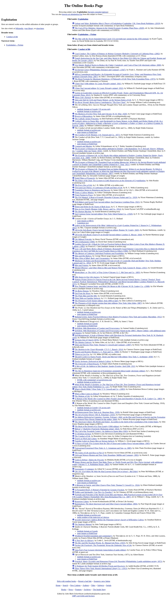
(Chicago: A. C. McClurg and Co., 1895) (107, 272)
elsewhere (40, 28)
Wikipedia (19, 28)
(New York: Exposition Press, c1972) (115, 79)
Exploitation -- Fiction (14, 45)
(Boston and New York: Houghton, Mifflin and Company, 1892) (107, 455)
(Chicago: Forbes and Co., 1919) (106, 197)
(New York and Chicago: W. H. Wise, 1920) (101, 114)
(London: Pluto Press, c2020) (109, 28)
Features (78, 590)
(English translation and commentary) (93, 536)
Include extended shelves (98, 12)
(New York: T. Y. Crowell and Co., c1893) (100, 389)
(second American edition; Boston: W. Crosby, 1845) (107, 230)
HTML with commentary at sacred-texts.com (94, 380)
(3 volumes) (84, 469)
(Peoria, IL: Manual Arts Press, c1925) (100, 543)
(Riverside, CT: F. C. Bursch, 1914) (99, 349)
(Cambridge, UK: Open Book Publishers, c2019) (117, 23)
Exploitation (83, 19)
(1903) (101, 431)
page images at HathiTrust (87, 132)
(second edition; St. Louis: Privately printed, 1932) (99, 88)
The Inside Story (99, 590)
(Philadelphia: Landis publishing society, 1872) (118, 561)
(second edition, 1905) (112, 443)
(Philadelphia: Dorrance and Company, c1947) (100, 70)
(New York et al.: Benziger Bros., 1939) (97, 412)
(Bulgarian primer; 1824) (97, 429)
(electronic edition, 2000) (118, 65)
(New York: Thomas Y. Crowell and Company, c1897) (103, 345)
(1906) (85, 242)
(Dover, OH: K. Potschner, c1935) (95, 415)
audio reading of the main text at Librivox (93, 517)
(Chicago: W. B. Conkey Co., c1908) (112, 286)
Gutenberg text (83, 223)
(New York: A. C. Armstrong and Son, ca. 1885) (103, 448)
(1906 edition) (97, 426)
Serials (108, 585)
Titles (93, 585)
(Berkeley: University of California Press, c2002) (117, 54)
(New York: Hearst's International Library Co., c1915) (101, 568)
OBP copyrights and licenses (83, 596)
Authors (86, 585)
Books (63, 590)
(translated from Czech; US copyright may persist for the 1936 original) (112, 39)
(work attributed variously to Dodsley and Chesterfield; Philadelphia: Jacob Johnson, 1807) (118, 171)
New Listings (75, 585)
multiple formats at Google (87, 324)
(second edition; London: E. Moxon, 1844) (108, 235)
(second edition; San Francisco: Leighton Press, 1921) (107, 202)
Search (65, 585)
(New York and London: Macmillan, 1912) (118, 317)
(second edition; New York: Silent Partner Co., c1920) (104, 214)
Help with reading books (66, 581)
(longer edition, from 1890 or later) (96, 301)
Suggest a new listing (102, 581)
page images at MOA (85, 221)
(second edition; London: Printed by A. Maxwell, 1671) (118, 281)
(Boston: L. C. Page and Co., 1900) (97, 352)
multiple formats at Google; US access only (94, 109)
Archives (87, 590)
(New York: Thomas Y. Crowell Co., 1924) (107, 485)
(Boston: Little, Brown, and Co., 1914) (98, 209)
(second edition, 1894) (106, 504)
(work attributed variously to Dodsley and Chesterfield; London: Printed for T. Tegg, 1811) (119, 163)
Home (58, 585)
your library (28, 28)
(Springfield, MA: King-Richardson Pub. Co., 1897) (117, 496)
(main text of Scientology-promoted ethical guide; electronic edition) (110, 371)
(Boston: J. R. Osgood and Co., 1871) (97, 135)
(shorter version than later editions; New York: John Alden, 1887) (108, 303)
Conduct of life (12, 37)
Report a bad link (85, 581)
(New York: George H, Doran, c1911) (111, 268)
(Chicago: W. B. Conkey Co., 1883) (118, 399)
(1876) (87, 340)
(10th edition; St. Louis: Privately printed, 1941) (98, 84)
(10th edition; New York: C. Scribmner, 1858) (114, 357)
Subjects (100, 585)
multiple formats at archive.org (89, 111)
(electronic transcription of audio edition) (100, 550)
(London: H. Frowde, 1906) (117, 123)
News (70, 590)
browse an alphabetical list (72, 14)
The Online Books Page (83, 5)
